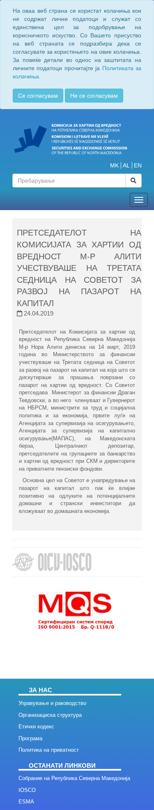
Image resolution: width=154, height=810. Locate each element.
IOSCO (27, 790)
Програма (30, 738)
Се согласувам (38, 95)
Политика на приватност (48, 750)
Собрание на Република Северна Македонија (74, 778)
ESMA (26, 802)
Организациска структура (50, 715)
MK (114, 165)
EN (138, 165)
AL (126, 165)
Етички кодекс (36, 726)
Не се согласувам (94, 95)
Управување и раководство (52, 703)
